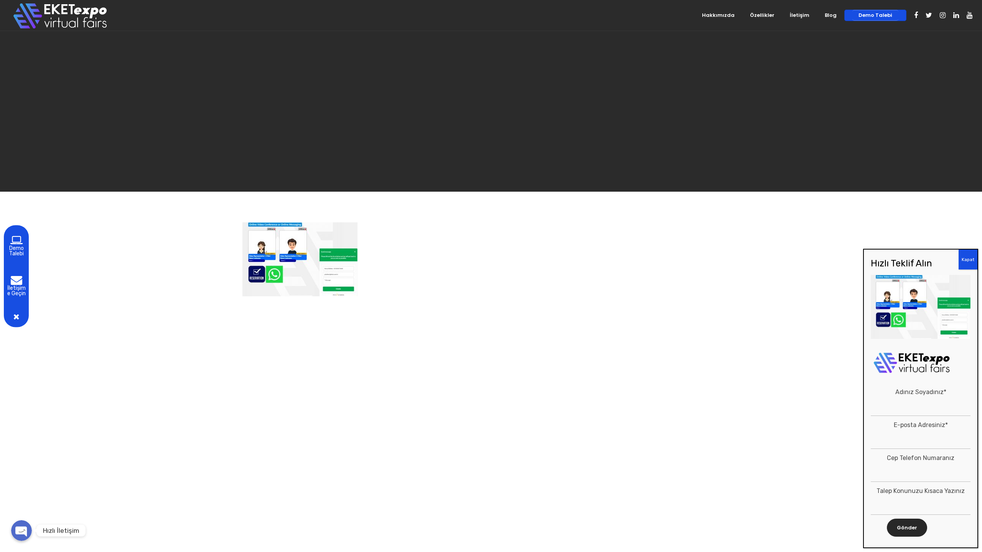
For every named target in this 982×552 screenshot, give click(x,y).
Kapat (968, 259)
